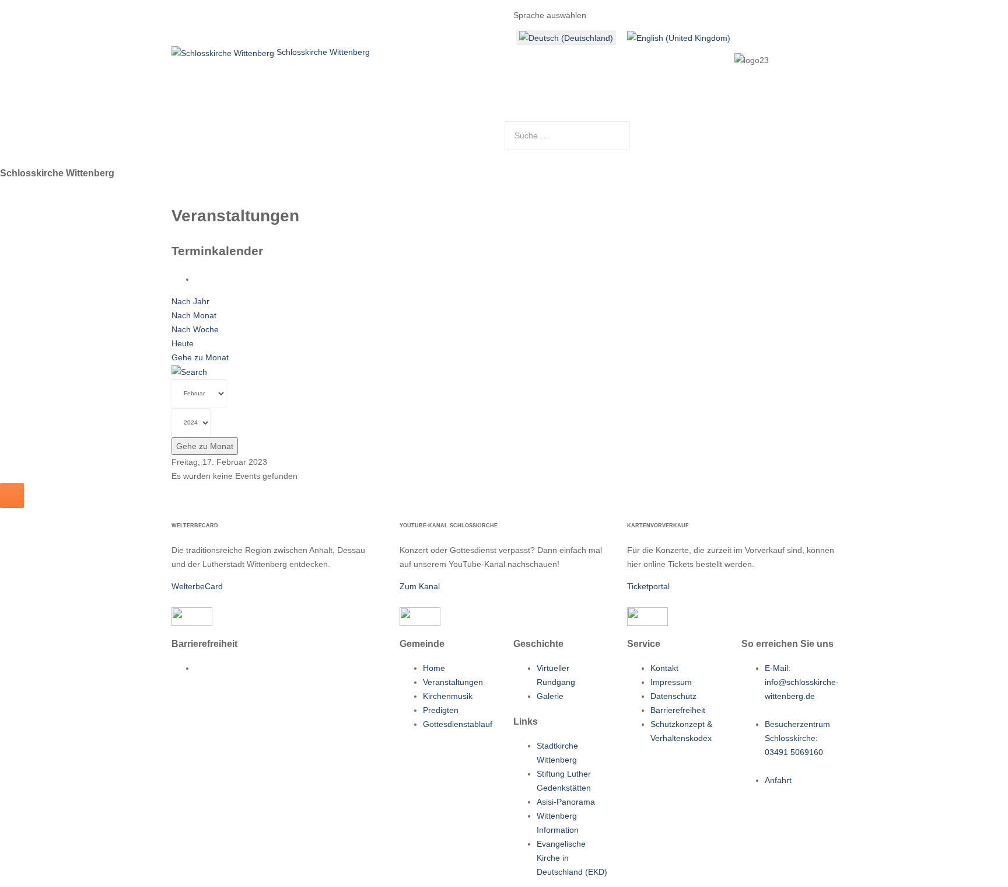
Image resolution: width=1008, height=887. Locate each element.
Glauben (305, 125)
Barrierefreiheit (677, 710)
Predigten (441, 710)
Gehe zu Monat (200, 357)
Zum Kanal (420, 586)
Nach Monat (194, 315)
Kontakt (473, 125)
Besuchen (247, 125)
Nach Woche (195, 329)
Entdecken (415, 125)
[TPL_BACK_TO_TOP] (12, 495)
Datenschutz (673, 696)
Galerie (550, 696)
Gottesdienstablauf (457, 724)
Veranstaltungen (453, 682)
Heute (183, 343)
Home (201, 125)
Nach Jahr (190, 301)
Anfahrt (778, 780)
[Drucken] (198, 279)
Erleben (358, 125)
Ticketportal (648, 586)
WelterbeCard (197, 586)
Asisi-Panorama (566, 801)
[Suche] (189, 371)
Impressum (671, 682)
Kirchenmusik (448, 696)
